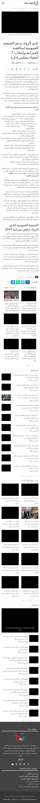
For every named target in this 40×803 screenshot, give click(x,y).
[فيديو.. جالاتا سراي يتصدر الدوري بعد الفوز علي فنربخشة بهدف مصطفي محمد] (6, 457)
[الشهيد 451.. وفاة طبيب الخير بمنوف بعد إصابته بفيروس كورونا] (33, 638)
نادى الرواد (37, 38)
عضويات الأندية (37, 576)
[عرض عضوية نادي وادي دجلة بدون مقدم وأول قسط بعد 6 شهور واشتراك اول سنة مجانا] (10, 582)
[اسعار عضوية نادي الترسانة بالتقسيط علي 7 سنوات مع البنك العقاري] (10, 559)
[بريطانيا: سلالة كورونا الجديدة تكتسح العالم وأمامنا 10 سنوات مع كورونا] (20, 620)
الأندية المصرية (34, 38)
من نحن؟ (18, 799)
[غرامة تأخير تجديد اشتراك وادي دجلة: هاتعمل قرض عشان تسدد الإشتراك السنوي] (30, 536)
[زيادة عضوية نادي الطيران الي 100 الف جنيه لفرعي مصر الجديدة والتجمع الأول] (30, 582)
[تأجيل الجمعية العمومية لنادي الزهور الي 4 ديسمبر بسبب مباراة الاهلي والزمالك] (11, 344)
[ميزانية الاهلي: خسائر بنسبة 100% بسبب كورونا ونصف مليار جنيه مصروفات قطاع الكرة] (28, 344)
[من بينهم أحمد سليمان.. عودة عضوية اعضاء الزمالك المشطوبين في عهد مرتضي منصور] (6, 437)
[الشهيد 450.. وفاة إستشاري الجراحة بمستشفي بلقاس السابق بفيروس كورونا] (33, 670)
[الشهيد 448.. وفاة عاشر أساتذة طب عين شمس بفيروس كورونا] (33, 681)
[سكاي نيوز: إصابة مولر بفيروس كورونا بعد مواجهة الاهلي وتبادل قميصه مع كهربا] (6, 377)
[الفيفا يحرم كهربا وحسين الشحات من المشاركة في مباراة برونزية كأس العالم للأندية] (6, 407)
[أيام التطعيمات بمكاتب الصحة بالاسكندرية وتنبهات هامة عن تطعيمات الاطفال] (33, 702)
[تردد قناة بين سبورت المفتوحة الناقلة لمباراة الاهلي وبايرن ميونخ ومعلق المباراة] (6, 427)
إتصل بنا (13, 799)
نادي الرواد (24, 180)
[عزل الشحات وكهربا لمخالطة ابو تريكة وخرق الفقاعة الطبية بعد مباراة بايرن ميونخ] (6, 417)
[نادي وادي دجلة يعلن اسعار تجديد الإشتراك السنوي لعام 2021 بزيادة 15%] (30, 559)
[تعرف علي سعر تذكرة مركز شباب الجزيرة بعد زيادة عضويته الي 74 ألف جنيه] (6, 397)
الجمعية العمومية (29, 277)
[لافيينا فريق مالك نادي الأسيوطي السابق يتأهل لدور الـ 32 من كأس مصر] (6, 447)
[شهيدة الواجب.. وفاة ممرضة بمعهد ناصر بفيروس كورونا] (33, 649)
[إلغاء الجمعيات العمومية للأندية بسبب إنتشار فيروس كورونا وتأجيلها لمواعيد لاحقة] (28, 296)
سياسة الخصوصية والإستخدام (29, 799)
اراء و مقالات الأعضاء (36, 38)
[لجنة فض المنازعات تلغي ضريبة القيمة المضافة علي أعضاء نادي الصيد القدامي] (10, 536)
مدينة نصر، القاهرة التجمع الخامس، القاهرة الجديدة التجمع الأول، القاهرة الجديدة (28, 776)
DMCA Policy (6, 799)
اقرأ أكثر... (20, 759)
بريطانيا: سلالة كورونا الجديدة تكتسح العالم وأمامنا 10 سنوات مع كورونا (20, 628)
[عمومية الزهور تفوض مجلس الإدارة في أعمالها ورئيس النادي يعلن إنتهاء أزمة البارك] (11, 296)
